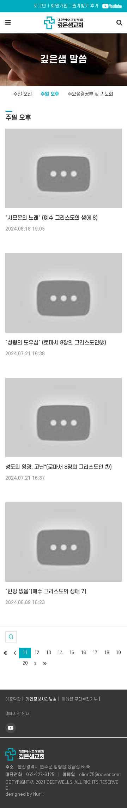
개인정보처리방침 (41, 699)
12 (36, 652)
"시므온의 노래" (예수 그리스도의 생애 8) (51, 218)
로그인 (40, 6)
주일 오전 (22, 94)
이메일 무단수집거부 (80, 699)
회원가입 (59, 6)
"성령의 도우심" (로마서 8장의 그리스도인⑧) (55, 343)
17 (94, 652)
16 (83, 652)
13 (48, 652)
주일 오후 (50, 94)
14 (60, 652)
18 (106, 652)
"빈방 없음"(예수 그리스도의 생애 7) (45, 591)
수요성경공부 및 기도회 (90, 94)
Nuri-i (38, 794)
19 (118, 652)
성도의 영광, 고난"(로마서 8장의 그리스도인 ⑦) (58, 467)
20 (25, 663)
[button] (11, 636)
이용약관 (13, 699)
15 (71, 652)
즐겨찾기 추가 (85, 6)
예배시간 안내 (17, 713)
